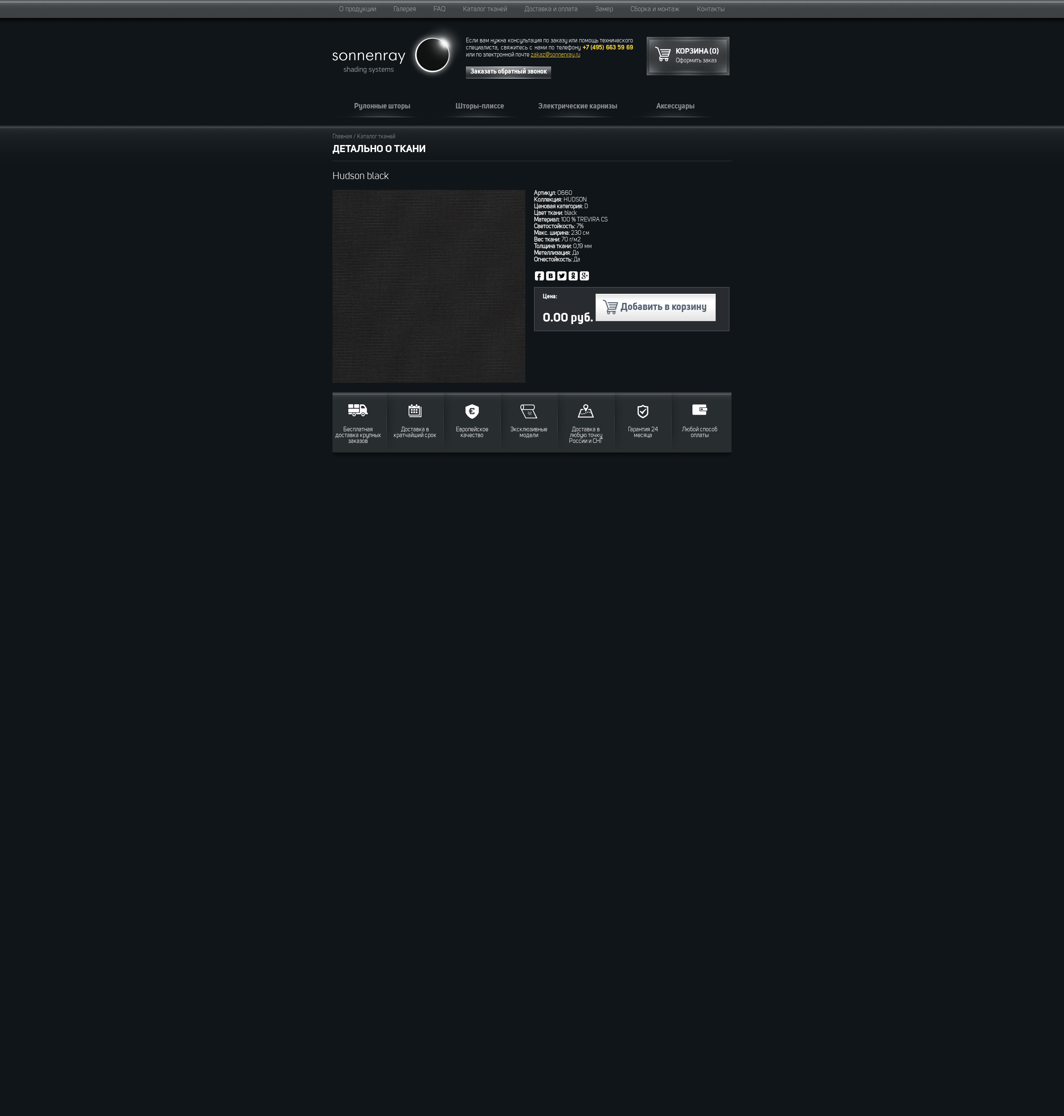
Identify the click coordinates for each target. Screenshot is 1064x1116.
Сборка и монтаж (655, 9)
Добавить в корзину (664, 307)
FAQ (439, 9)
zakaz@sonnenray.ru (555, 55)
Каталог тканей (485, 9)
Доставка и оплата (551, 9)
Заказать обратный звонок (508, 72)
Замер (604, 9)
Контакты (711, 9)
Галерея (405, 9)
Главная (342, 137)
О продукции (357, 9)
